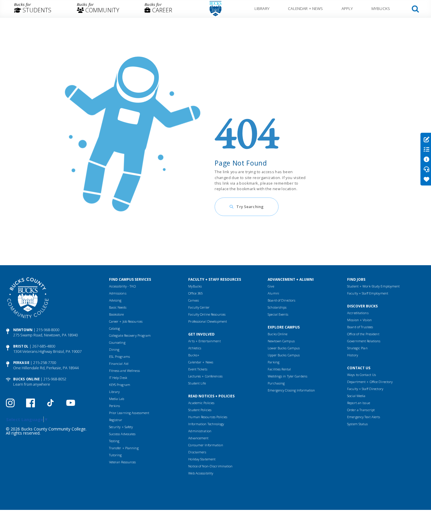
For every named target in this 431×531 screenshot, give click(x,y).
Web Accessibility (200, 473)
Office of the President (363, 334)
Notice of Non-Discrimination (210, 466)
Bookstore (116, 314)
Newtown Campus (281, 341)
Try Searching (250, 206)
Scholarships (277, 307)
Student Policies (199, 410)
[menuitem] (32, 9)
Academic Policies (201, 403)
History (352, 355)
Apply (347, 8)
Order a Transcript (361, 410)
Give (271, 286)
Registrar (116, 420)
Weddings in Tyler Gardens (287, 376)
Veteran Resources (122, 462)
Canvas (193, 300)
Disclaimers (197, 452)
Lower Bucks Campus (284, 348)
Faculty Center (199, 307)
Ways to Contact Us (361, 374)
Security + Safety (121, 427)
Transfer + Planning (124, 448)
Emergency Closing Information (291, 390)
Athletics (194, 348)
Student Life (197, 383)
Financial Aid (118, 363)
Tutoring (115, 455)
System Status (357, 424)
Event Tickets (197, 369)
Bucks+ (193, 355)
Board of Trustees (360, 327)
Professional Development (207, 321)
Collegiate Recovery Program (130, 335)
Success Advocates (122, 434)
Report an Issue (358, 403)
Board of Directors (281, 300)
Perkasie (21, 362)
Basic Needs (117, 307)
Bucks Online (26, 379)
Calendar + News (305, 8)
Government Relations (363, 341)
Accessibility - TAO (122, 286)
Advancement (198, 438)
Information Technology (206, 424)
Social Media (356, 396)
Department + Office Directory (370, 381)
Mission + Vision (359, 320)
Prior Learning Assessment (129, 413)
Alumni (273, 293)
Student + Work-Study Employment (373, 286)
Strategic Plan (357, 348)
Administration (199, 431)
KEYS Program (119, 384)
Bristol (20, 346)
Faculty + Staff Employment (367, 293)
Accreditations (358, 313)
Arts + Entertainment (204, 341)
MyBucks (380, 8)
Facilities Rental (279, 369)
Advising (115, 300)
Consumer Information (205, 445)
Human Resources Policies (207, 417)
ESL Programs (119, 356)
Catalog (114, 328)
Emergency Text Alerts (363, 417)
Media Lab (116, 398)
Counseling (117, 342)
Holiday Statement (202, 459)
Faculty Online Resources (206, 314)
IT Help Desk (118, 377)
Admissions (117, 293)
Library (261, 8)
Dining (114, 349)
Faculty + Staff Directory (365, 389)
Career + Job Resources (125, 321)
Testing (114, 441)
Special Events (278, 314)
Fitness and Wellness (124, 370)
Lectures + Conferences (205, 376)
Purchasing (276, 383)
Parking (273, 362)
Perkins (114, 406)
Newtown (23, 330)
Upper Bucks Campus (284, 355)
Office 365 (195, 293)
